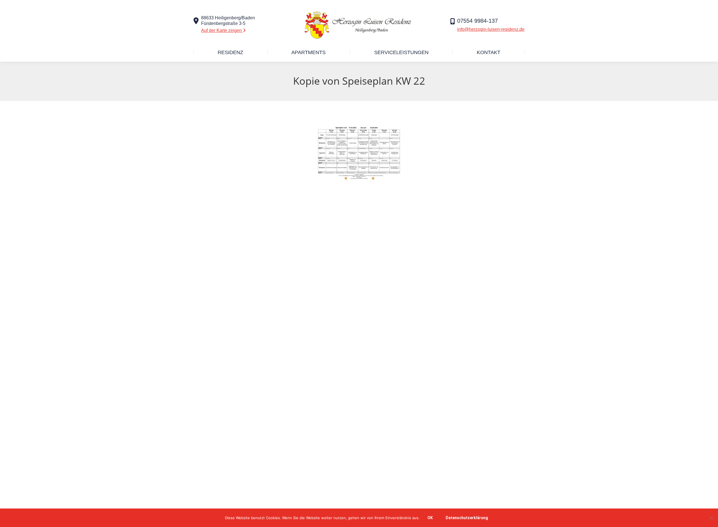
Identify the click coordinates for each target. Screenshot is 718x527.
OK (430, 518)
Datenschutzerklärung (467, 518)
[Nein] (711, 518)
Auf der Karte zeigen (222, 30)
